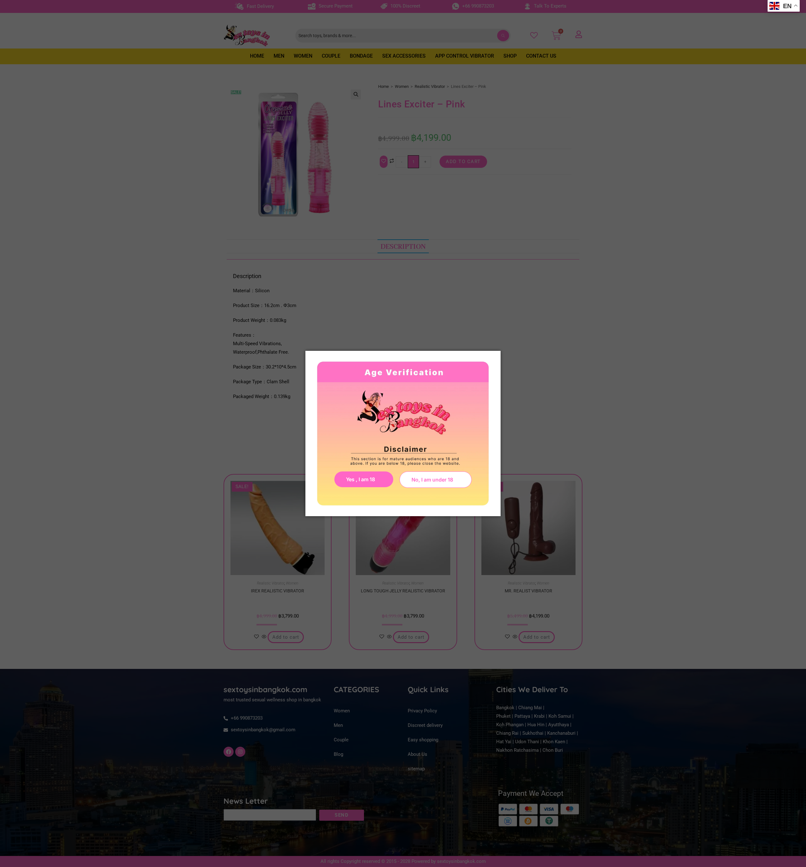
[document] (403, 433)
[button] (436, 479)
